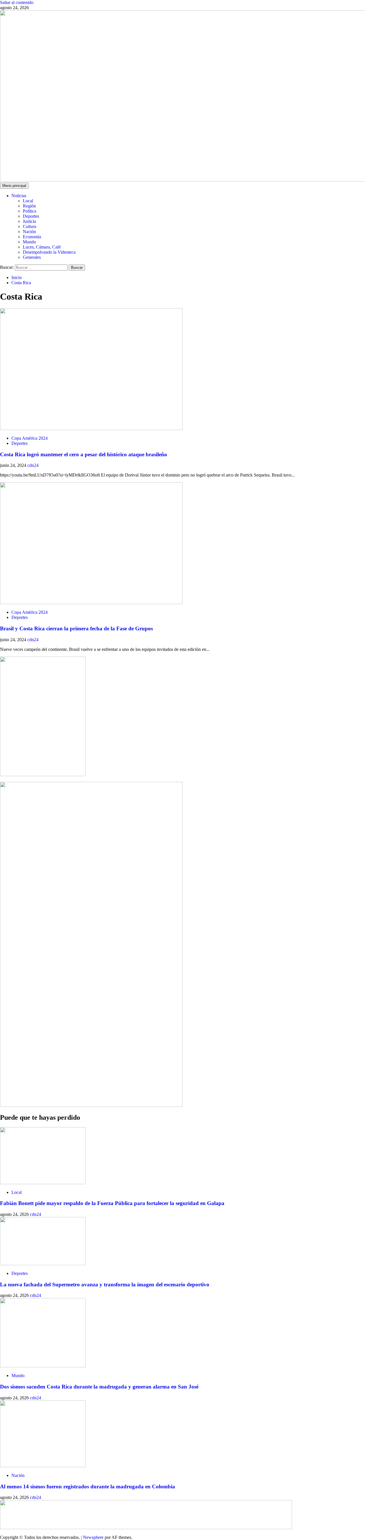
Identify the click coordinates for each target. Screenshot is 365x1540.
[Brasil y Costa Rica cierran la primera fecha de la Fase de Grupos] (91, 602)
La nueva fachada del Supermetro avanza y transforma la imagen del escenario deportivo (104, 1284)
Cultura (29, 226)
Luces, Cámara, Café (42, 247)
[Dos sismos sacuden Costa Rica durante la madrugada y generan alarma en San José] (43, 1365)
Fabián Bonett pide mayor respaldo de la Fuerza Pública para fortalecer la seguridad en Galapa (112, 1203)
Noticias (18, 195)
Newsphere (93, 1537)
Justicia (29, 221)
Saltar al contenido (16, 2)
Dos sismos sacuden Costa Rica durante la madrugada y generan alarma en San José (99, 1387)
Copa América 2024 (29, 438)
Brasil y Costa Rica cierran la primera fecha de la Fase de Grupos (76, 628)
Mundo (29, 241)
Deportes (31, 216)
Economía (32, 236)
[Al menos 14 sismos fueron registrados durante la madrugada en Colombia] (43, 1465)
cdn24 (32, 465)
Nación (29, 231)
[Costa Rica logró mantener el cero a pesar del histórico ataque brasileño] (91, 428)
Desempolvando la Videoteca (49, 252)
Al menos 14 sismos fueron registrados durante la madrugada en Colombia (87, 1486)
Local (28, 200)
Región (29, 205)
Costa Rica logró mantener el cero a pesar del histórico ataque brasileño (83, 454)
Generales (32, 257)
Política (29, 211)
